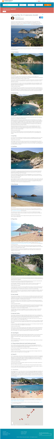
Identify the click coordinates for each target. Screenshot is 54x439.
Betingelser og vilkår (5, 432)
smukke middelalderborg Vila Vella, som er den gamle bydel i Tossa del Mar (25, 243)
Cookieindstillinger (5, 434)
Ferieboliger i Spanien (24, 432)
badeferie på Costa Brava (27, 24)
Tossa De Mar (18, 19)
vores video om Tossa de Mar (16, 210)
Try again (4, 11)
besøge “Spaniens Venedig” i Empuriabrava (17, 400)
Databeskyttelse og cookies (6, 433)
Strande (22, 19)
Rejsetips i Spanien (23, 433)
